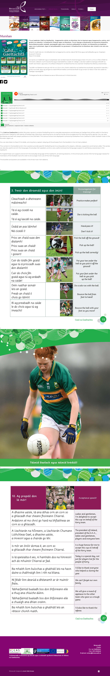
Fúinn (80, 9)
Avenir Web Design (28, 671)
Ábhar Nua (53, 9)
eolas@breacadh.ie (94, 653)
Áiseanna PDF (40, 9)
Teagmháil (65, 9)
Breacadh (2, 128)
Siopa (91, 9)
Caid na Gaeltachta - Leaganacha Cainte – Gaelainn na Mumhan (16, 128)
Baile (74, 9)
